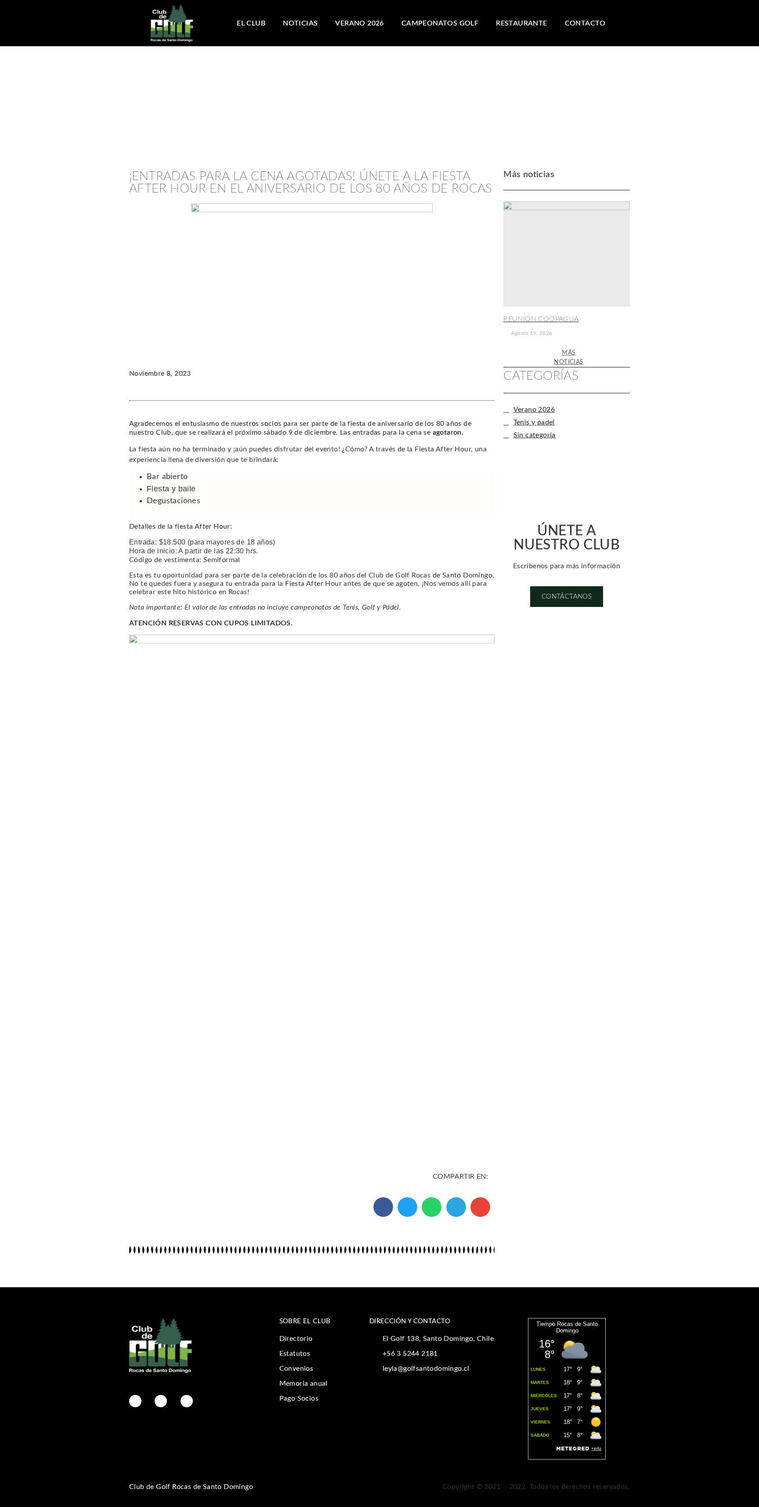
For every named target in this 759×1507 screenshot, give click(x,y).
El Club (251, 23)
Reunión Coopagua (540, 319)
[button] (383, 1207)
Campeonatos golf (439, 23)
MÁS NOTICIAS (568, 357)
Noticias (300, 23)
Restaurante (521, 23)
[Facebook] (135, 1401)
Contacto (585, 23)
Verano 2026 (359, 23)
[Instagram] (161, 1401)
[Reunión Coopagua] (566, 254)
